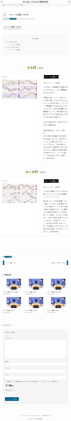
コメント (8, 338)
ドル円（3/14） (13, 42)
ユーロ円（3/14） (13, 47)
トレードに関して (16, 44)
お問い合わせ (46, 415)
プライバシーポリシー (35, 415)
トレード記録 (13, 18)
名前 (7, 361)
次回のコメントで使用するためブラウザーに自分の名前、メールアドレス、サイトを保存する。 (33, 381)
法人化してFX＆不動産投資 (35, 2)
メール (7, 368)
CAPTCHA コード (10, 390)
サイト (6, 375)
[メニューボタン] (1, 1)
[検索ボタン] (69, 1)
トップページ (24, 415)
